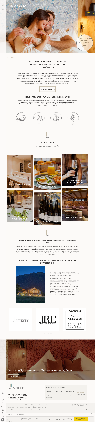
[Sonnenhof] (3, 4)
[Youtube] (78, 405)
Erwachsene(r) (24, 418)
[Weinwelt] (73, 117)
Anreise (9, 419)
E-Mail (57, 419)
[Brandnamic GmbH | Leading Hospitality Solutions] (84, 410)
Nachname (52, 419)
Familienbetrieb (54, 273)
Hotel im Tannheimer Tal (61, 289)
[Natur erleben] (39, 117)
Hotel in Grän (48, 252)
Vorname (44, 419)
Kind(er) (30, 418)
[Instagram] (72, 405)
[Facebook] (75, 405)
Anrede (36, 418)
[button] (81, 393)
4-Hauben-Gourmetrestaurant (60, 286)
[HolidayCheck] (83, 405)
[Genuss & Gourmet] (22, 117)
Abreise (16, 419)
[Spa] (56, 117)
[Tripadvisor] (80, 405)
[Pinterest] (86, 405)
